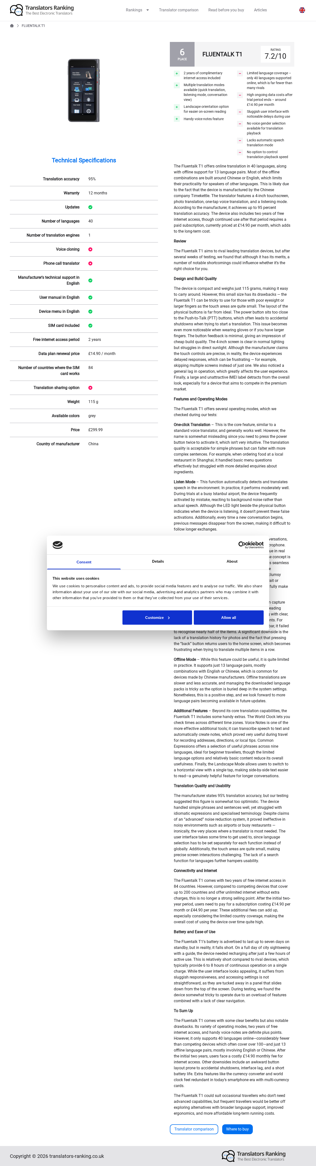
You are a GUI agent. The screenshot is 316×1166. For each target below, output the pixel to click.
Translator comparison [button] (194, 1129)
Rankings (134, 10)
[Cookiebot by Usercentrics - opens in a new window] (242, 545)
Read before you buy (226, 10)
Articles (260, 10)
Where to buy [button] (237, 1129)
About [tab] (232, 561)
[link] (52, 10)
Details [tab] (158, 561)
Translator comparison (178, 10)
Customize (154, 617)
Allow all (228, 617)
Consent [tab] (84, 562)
